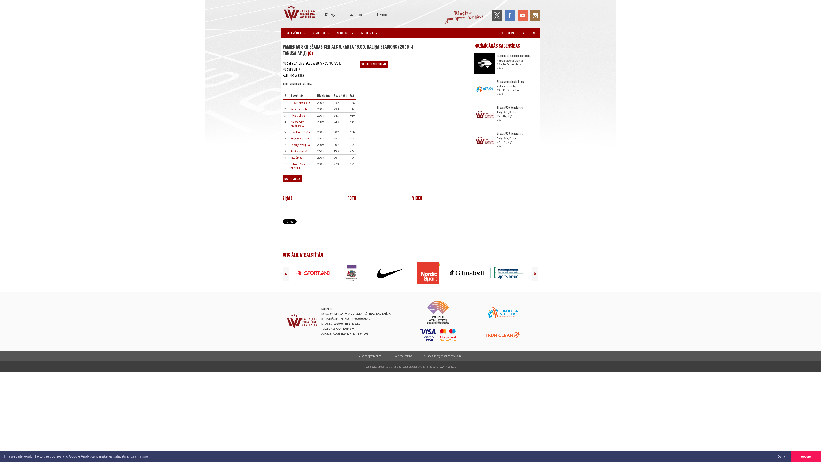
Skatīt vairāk (292, 179)
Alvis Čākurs (298, 115)
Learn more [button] (139, 456)
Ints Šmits (296, 158)
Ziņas (334, 15)
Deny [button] (781, 456)
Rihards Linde (299, 109)
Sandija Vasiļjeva (301, 145)
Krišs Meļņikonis (300, 138)
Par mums (367, 33)
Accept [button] (806, 456)
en (533, 33)
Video (383, 15)
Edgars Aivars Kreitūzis (299, 166)
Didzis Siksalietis (300, 103)
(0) (310, 53)
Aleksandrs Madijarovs (297, 123)
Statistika (319, 33)
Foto (359, 15)
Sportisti (343, 33)
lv (522, 33)
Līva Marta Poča (300, 132)
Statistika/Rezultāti (373, 64)
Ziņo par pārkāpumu (370, 356)
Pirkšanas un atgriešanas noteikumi (442, 356)
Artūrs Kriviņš (299, 151)
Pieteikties (507, 33)
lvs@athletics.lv (346, 324)
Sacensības (293, 33)
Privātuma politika (402, 356)
